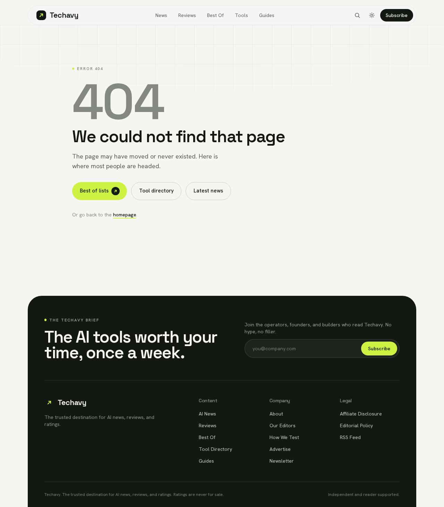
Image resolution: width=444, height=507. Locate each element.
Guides (266, 15)
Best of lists (94, 190)
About (276, 414)
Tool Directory (215, 449)
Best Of (215, 15)
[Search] (357, 15)
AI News (207, 414)
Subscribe (397, 15)
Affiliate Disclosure (361, 414)
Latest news (208, 190)
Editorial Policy (356, 425)
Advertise (280, 449)
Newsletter (282, 461)
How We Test (284, 437)
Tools (241, 15)
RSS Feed (350, 437)
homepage (124, 215)
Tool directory (156, 190)
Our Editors (283, 425)
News (161, 15)
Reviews (187, 15)
